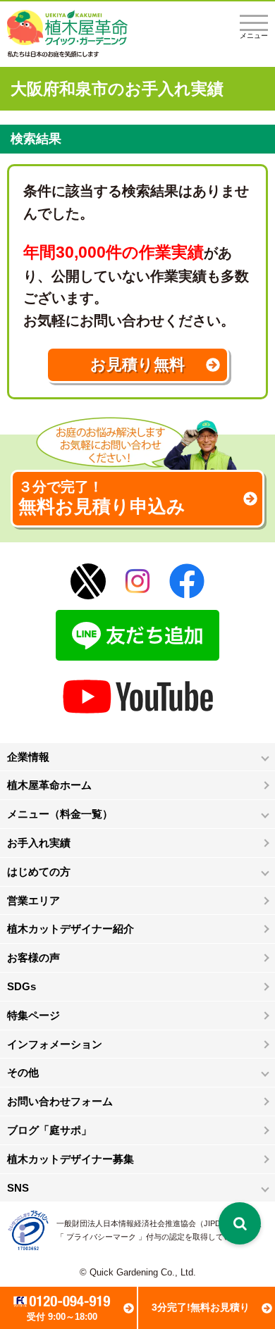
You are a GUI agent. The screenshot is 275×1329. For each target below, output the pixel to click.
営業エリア (33, 900)
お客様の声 (33, 957)
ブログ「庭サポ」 (49, 1130)
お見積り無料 (137, 364)
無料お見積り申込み (101, 498)
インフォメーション (54, 1044)
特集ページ (33, 1015)
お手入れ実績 (39, 843)
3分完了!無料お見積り (201, 1307)
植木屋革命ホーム (49, 785)
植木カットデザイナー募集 (70, 1159)
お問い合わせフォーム (60, 1101)
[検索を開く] (240, 1223)
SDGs (21, 986)
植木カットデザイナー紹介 (70, 929)
